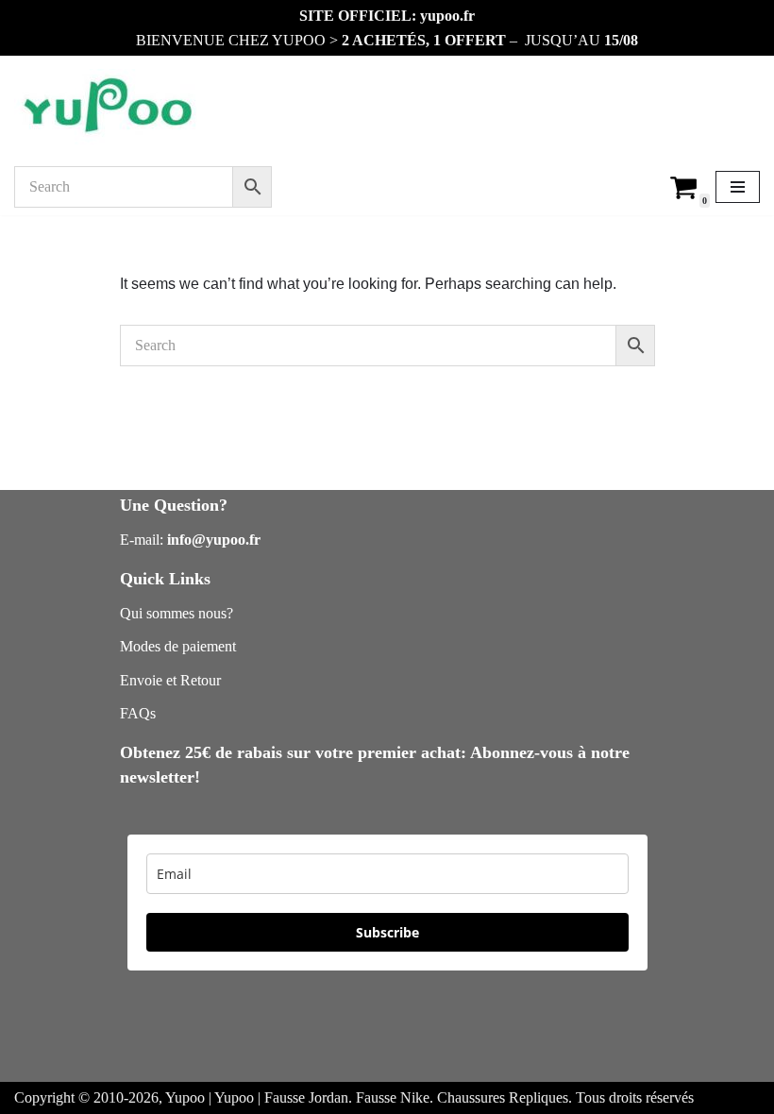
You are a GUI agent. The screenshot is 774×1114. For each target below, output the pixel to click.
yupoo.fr (447, 16)
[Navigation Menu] (737, 187)
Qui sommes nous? (176, 613)
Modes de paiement (178, 646)
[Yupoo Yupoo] (108, 107)
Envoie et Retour (170, 680)
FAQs (138, 713)
